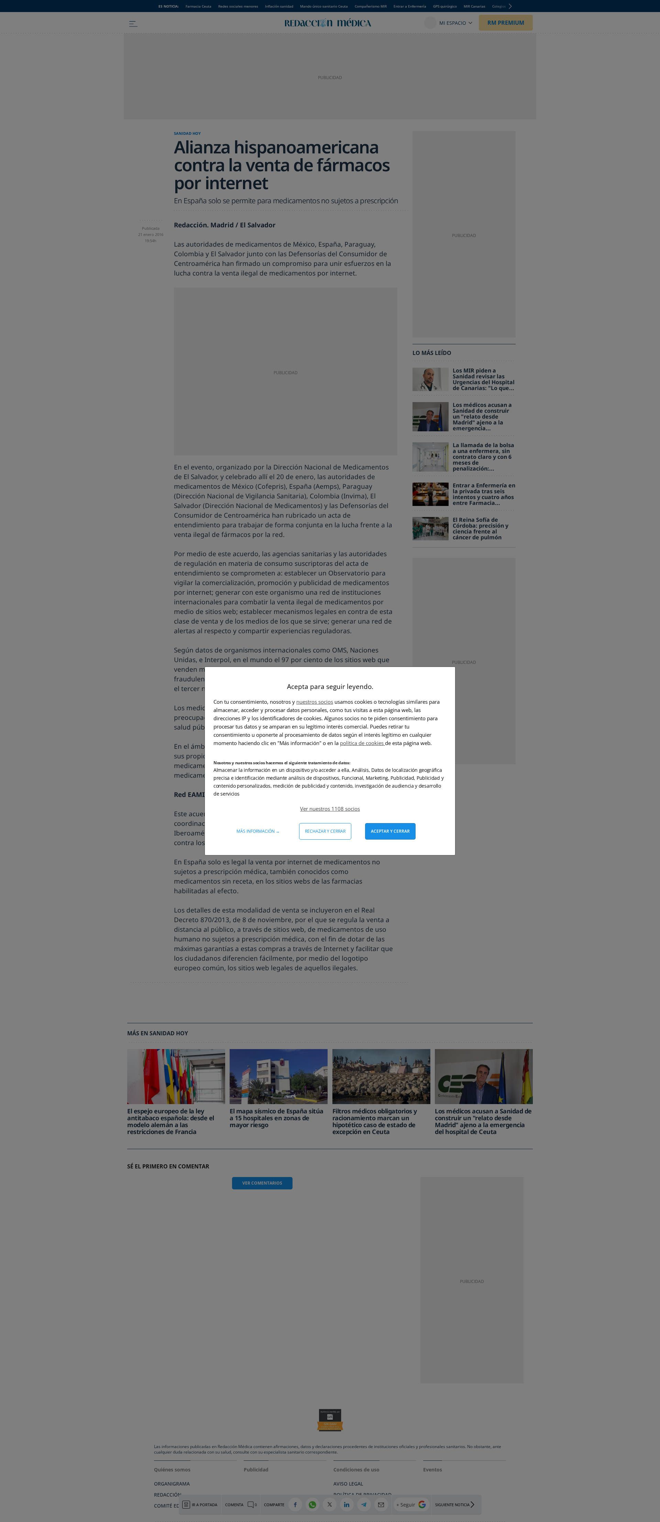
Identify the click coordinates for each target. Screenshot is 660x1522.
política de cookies (362, 743)
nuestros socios (314, 701)
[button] (330, 809)
